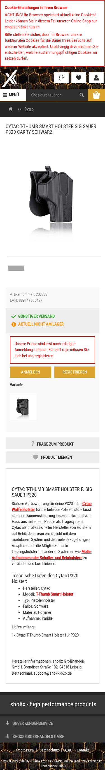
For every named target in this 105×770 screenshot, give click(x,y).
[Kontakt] (61, 77)
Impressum (25, 750)
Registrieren (74, 372)
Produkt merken (56, 457)
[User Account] (96, 77)
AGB (67, 750)
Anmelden (30, 372)
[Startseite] (9, 77)
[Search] (82, 95)
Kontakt (83, 750)
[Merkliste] (78, 77)
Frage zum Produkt (55, 444)
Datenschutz (49, 750)
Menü (14, 94)
